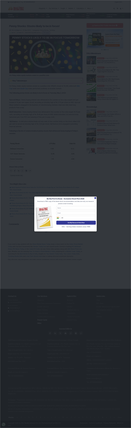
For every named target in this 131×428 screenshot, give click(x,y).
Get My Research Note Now (76, 222)
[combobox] (58, 217)
